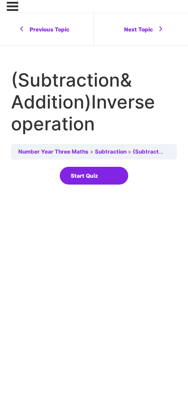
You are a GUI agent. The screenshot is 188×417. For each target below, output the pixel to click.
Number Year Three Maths (53, 151)
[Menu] (12, 6)
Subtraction (110, 151)
